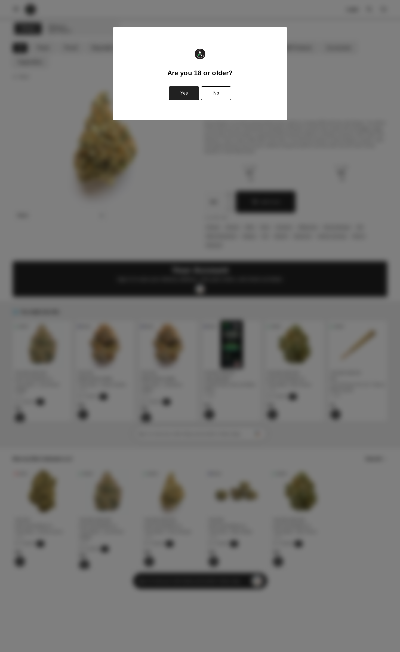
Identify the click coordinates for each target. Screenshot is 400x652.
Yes (184, 93)
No (216, 93)
